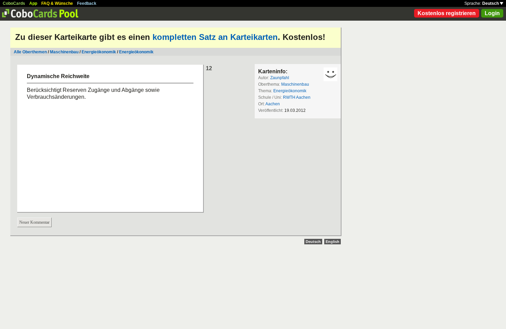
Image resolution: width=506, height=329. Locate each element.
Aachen (272, 104)
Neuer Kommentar (34, 222)
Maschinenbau (64, 52)
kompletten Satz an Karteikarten (215, 37)
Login (492, 13)
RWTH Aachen (296, 97)
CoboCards (14, 3)
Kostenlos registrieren (447, 13)
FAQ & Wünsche (57, 3)
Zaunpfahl (279, 77)
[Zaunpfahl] (330, 74)
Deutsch (491, 3)
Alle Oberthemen (30, 52)
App (33, 3)
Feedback (86, 3)
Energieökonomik (99, 52)
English (332, 242)
